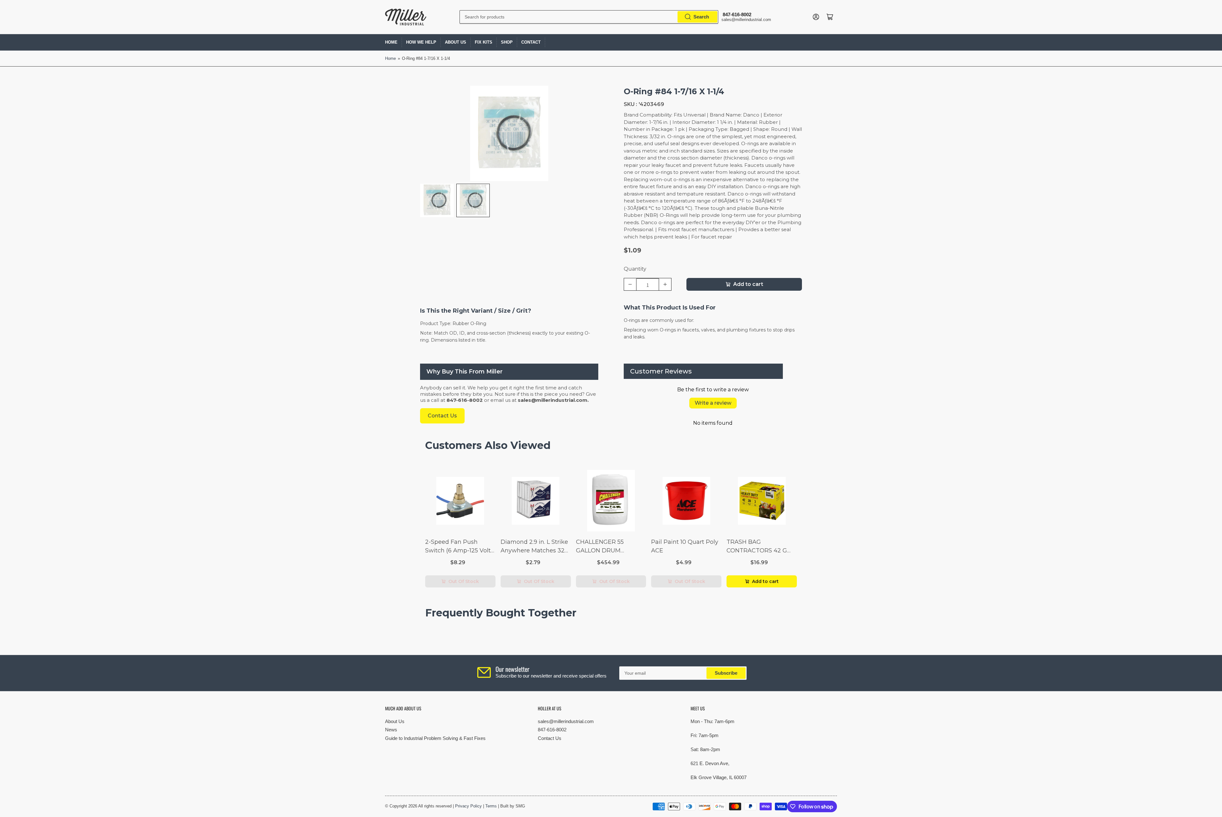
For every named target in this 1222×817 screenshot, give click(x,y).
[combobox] (589, 17)
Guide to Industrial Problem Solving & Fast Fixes (435, 738)
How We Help (421, 42)
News (391, 729)
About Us (455, 42)
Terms (491, 806)
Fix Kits (483, 42)
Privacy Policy (468, 806)
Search (701, 16)
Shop (507, 42)
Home (391, 42)
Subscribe (726, 673)
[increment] (665, 284)
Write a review (713, 403)
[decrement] (630, 284)
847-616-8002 (552, 729)
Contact (531, 42)
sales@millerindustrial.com (566, 721)
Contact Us (549, 738)
